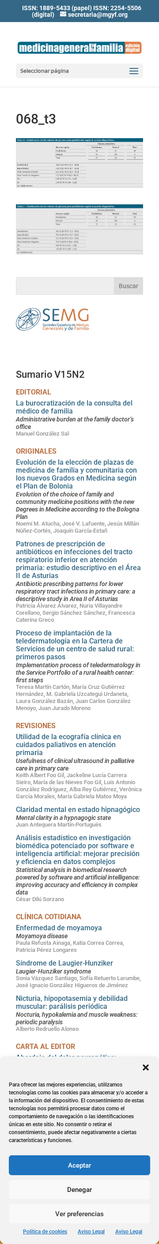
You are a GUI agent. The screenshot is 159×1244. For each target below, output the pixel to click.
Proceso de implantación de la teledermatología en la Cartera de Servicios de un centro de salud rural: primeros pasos (75, 645)
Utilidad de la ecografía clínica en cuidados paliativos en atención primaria (68, 745)
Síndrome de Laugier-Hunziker (64, 963)
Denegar (79, 1190)
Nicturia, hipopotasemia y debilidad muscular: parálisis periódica (72, 1002)
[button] (145, 1067)
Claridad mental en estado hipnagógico (78, 809)
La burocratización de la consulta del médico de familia (74, 407)
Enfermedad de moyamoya (59, 928)
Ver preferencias (79, 1214)
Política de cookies (45, 1232)
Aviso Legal (91, 1232)
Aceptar (79, 1165)
